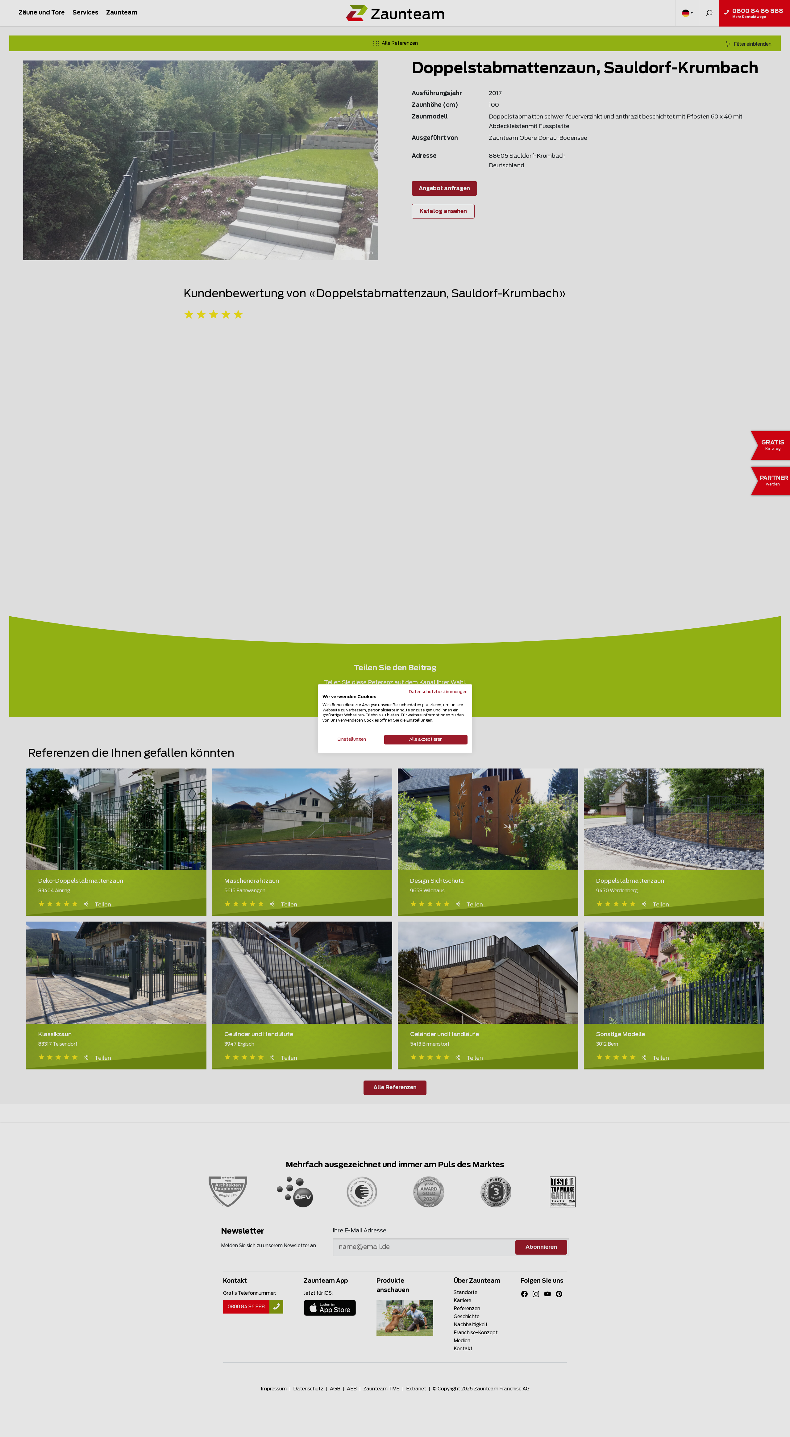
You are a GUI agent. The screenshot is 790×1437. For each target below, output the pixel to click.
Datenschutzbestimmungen (438, 692)
